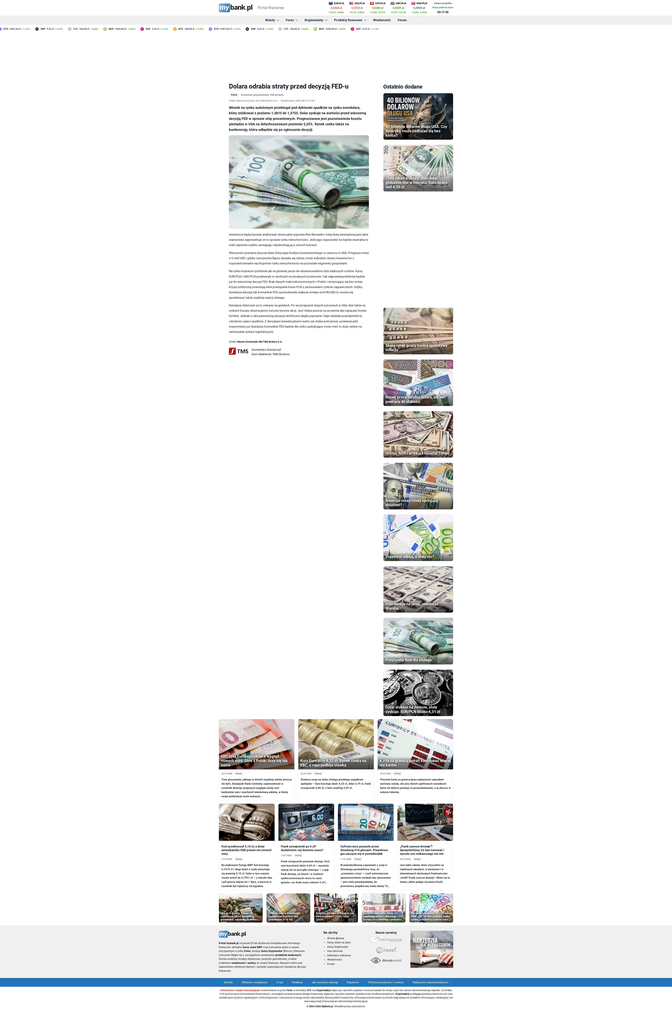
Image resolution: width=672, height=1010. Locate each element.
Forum (402, 20)
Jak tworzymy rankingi (325, 982)
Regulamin (353, 982)
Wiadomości (382, 20)
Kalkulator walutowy (339, 955)
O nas (279, 982)
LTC (59, 28)
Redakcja (297, 982)
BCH (94, 28)
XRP (26, 28)
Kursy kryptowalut (337, 946)
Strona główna (335, 938)
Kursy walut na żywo (442, 7)
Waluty (270, 20)
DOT (131, 28)
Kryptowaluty (314, 20)
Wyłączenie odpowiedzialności (430, 982)
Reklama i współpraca (255, 982)
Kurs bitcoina (335, 951)
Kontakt (228, 982)
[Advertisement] (336, 56)
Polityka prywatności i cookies (386, 982)
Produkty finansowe (348, 20)
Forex (290, 20)
